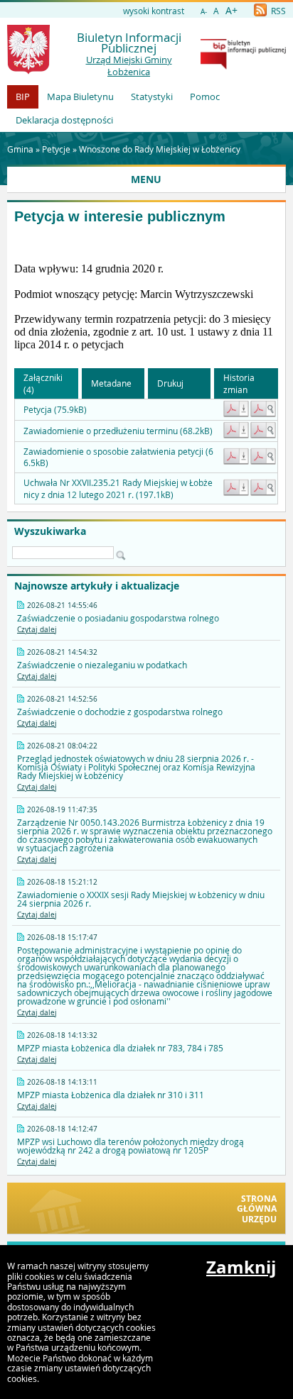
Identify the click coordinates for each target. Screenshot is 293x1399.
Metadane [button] (111, 383)
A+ (231, 10)
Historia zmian (239, 383)
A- (204, 11)
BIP (23, 96)
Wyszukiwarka (50, 531)
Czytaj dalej (37, 629)
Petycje (56, 149)
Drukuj (170, 383)
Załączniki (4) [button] (43, 383)
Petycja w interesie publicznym (119, 216)
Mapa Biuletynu (80, 96)
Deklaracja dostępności (64, 120)
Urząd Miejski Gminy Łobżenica (129, 65)
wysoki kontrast (153, 10)
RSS (277, 10)
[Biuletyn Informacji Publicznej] (243, 66)
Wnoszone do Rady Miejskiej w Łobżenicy (159, 149)
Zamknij (241, 1267)
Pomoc (205, 96)
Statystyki (152, 96)
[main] (146, 294)
